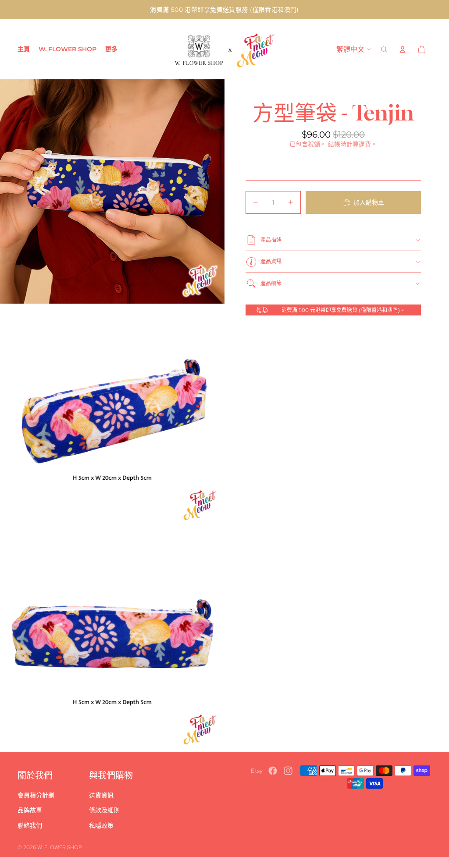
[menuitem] (111, 49)
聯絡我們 (30, 825)
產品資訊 (271, 261)
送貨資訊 (101, 795)
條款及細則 (104, 810)
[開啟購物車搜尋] (384, 49)
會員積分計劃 (36, 795)
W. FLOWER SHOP (59, 847)
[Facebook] (272, 770)
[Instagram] (288, 770)
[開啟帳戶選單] (402, 49)
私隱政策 (101, 825)
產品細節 (271, 283)
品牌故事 (30, 810)
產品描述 (271, 240)
